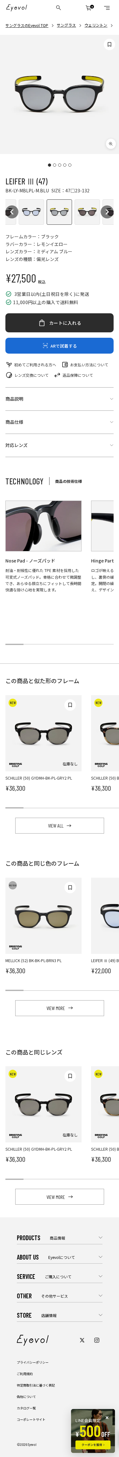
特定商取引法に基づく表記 (36, 1385)
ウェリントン (95, 25)
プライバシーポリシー (33, 1362)
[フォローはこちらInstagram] (97, 1340)
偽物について (26, 1396)
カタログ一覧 (26, 1408)
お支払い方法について (89, 364)
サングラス (66, 25)
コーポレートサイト (31, 1419)
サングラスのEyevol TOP (26, 25)
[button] (11, 211)
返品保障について (78, 375)
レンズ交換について (31, 375)
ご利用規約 (25, 1373)
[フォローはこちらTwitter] (82, 1340)
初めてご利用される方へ (35, 364)
